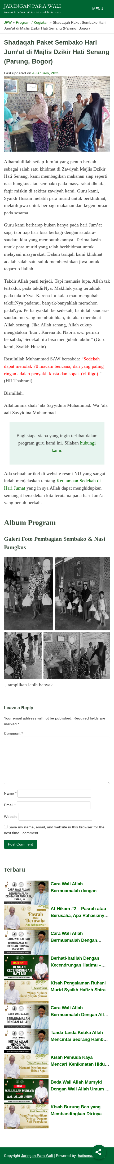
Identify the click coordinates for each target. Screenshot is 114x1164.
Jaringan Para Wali (32, 7)
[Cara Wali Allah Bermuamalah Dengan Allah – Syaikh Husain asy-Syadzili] (26, 1016)
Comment (13, 733)
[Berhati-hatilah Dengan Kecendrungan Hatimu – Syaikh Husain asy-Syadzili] (26, 967)
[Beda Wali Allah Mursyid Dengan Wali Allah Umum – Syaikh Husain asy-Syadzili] (26, 1091)
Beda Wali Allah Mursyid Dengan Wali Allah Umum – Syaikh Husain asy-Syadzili (79, 1089)
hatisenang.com (91, 1155)
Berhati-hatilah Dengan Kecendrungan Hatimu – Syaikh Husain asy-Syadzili (79, 965)
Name (10, 793)
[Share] (98, 1152)
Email (10, 805)
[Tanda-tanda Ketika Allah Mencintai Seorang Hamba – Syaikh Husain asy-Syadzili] (26, 1041)
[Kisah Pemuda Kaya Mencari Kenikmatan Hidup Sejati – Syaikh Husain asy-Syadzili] (26, 1066)
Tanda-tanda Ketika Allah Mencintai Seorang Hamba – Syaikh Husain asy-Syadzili (80, 1039)
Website (10, 816)
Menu (97, 9)
